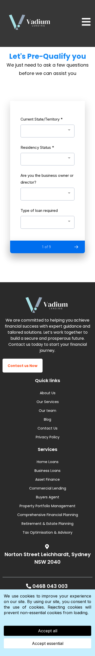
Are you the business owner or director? (47, 179)
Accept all (47, 630)
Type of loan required (39, 210)
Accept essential (47, 643)
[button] (85, 22)
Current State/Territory (42, 119)
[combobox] (47, 131)
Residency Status (37, 147)
